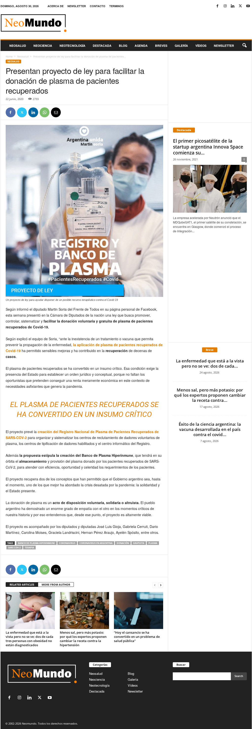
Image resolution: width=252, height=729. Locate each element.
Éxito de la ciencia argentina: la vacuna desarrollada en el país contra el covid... (210, 429)
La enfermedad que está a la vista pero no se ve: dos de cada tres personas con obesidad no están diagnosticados (29, 638)
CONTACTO (97, 6)
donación (123, 543)
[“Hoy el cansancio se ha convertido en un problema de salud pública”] (138, 610)
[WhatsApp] (44, 112)
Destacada (102, 45)
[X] (240, 6)
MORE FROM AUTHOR (56, 584)
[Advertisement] (210, 87)
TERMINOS (116, 6)
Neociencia (42, 45)
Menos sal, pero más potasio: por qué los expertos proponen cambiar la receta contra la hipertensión (83, 638)
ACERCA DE (55, 6)
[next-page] (160, 584)
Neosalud (17, 45)
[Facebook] (217, 6)
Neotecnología (99, 685)
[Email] (56, 112)
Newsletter (135, 691)
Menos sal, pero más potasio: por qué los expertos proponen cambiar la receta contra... (210, 395)
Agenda (141, 45)
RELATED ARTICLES (22, 584)
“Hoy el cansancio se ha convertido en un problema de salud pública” (137, 636)
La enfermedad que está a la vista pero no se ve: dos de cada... (210, 363)
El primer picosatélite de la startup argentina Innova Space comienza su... (208, 147)
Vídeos (200, 45)
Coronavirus (67, 543)
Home (9, 56)
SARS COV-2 (14, 547)
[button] (244, 45)
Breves (161, 45)
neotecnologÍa (72, 45)
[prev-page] (154, 584)
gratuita (138, 543)
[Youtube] (248, 6)
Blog (123, 45)
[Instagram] (225, 6)
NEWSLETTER (76, 6)
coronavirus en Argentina (95, 543)
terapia (29, 547)
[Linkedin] (233, 6)
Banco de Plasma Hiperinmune (36, 543)
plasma (152, 543)
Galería (181, 45)
